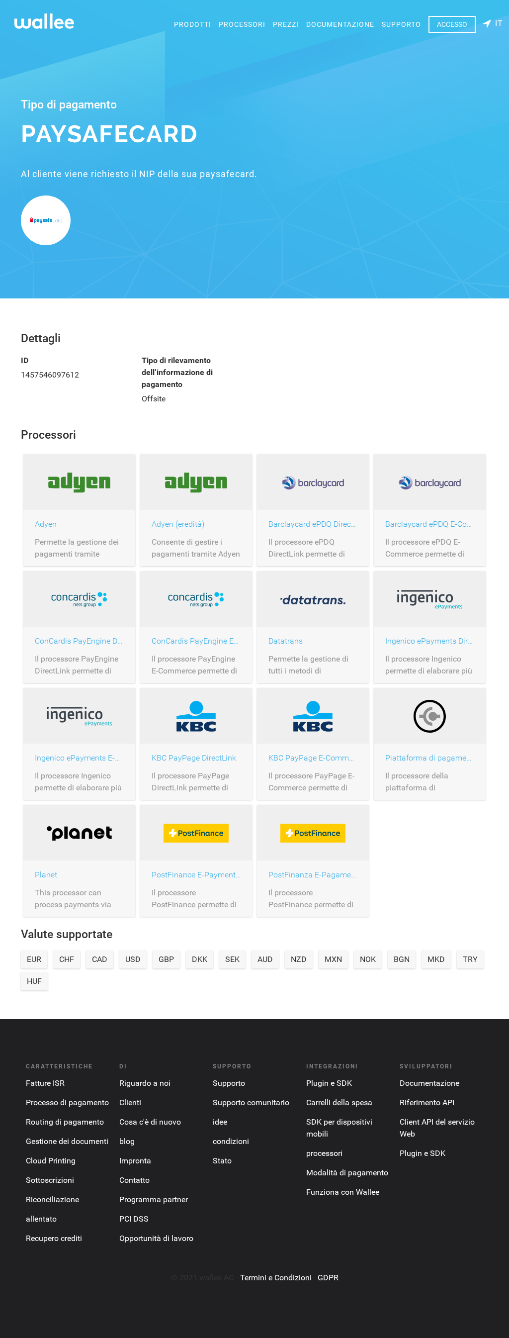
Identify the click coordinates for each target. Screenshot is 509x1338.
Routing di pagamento (65, 1122)
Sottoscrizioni (50, 1180)
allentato (41, 1219)
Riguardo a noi (144, 1083)
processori (242, 24)
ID (24, 360)
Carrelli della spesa (339, 1102)
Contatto (134, 1180)
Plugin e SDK (329, 1083)
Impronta (135, 1160)
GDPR (328, 1277)
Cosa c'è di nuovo (150, 1122)
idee (220, 1122)
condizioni (231, 1141)
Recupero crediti (54, 1238)
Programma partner (153, 1199)
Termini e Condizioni (276, 1277)
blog (127, 1141)
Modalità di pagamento (347, 1172)
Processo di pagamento (67, 1102)
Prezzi (286, 24)
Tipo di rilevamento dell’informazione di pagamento (177, 372)
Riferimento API (427, 1102)
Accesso (452, 24)
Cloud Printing (51, 1160)
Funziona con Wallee (342, 1192)
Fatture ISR (45, 1083)
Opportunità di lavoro (156, 1238)
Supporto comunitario (251, 1102)
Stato (222, 1160)
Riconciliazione (52, 1199)
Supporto (401, 24)
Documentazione (340, 24)
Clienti (130, 1102)
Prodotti (192, 24)
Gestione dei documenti (67, 1141)
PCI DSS (134, 1219)
